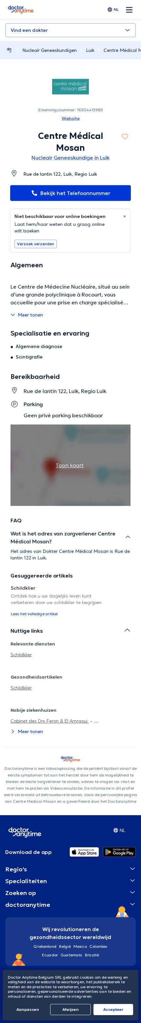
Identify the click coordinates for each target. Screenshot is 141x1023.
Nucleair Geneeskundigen (49, 50)
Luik (90, 50)
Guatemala (71, 954)
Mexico (80, 946)
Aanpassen (27, 1009)
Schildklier (21, 655)
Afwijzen (70, 1009)
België (65, 946)
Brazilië (92, 954)
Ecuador (50, 954)
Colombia (99, 946)
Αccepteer (113, 1009)
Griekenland (44, 946)
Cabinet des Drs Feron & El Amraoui (49, 721)
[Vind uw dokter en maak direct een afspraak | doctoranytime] (9, 50)
